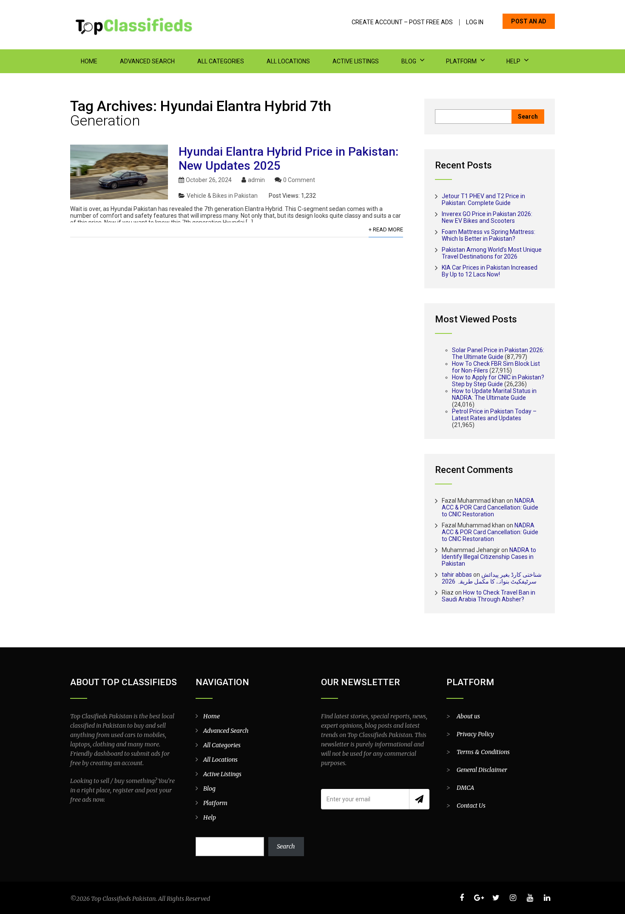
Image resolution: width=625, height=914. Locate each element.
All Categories (220, 61)
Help (513, 61)
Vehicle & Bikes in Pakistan (222, 195)
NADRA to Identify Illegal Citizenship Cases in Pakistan (489, 557)
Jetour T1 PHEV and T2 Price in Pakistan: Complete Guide (483, 199)
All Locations (288, 61)
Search (286, 846)
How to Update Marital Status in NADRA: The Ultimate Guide (494, 394)
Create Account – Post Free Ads (402, 22)
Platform (461, 61)
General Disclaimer (482, 770)
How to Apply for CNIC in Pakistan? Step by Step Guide (498, 380)
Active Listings (355, 61)
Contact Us (471, 805)
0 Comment (299, 180)
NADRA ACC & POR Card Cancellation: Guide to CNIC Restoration (490, 507)
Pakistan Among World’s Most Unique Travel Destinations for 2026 (492, 253)
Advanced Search (147, 61)
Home (89, 61)
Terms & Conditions (483, 752)
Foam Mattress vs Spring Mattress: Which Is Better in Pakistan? (488, 235)
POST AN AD (528, 21)
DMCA (465, 788)
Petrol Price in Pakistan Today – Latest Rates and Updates (494, 414)
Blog (408, 61)
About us (468, 716)
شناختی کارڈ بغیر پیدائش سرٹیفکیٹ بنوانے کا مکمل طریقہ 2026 (492, 578)
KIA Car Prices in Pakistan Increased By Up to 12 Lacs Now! (489, 271)
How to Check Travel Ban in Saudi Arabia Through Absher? (488, 596)
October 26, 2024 (209, 180)
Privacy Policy (475, 734)
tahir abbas (457, 574)
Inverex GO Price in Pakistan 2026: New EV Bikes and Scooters (487, 217)
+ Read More (386, 229)
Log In (474, 22)
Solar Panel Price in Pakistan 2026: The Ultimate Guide (498, 353)
